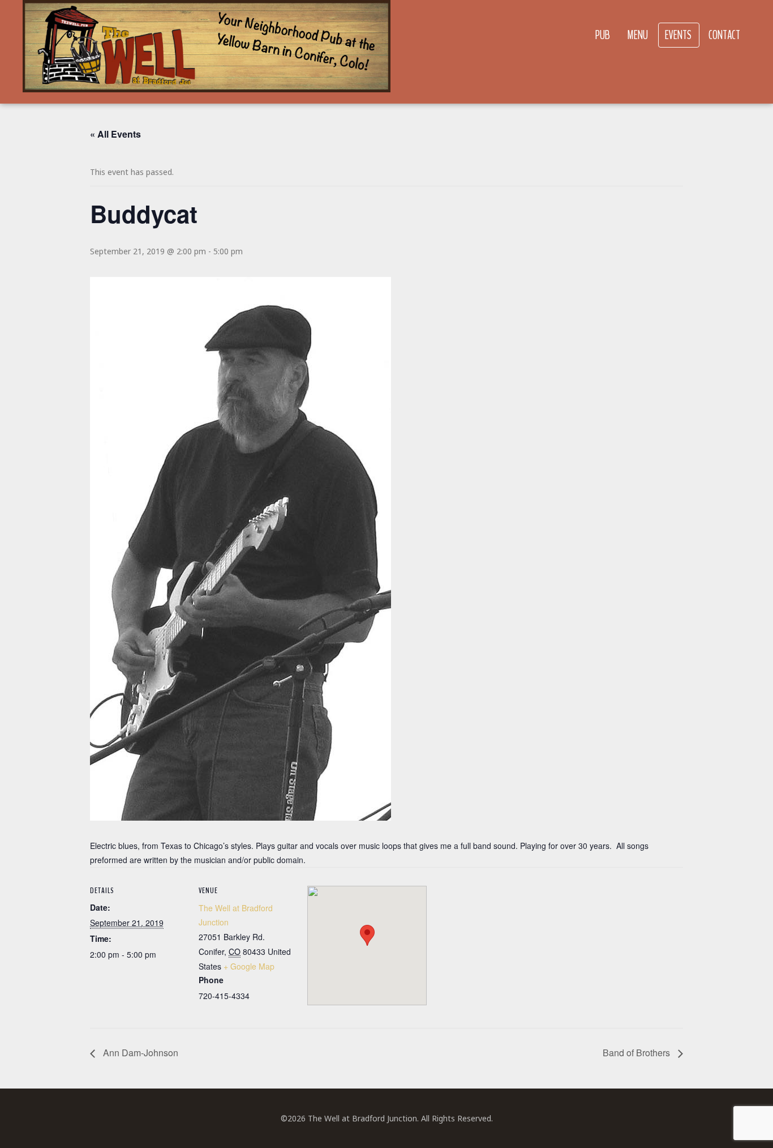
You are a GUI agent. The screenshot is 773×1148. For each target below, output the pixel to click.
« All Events (115, 133)
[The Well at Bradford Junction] (206, 52)
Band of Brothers (637, 1052)
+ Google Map (249, 966)
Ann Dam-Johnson (139, 1052)
